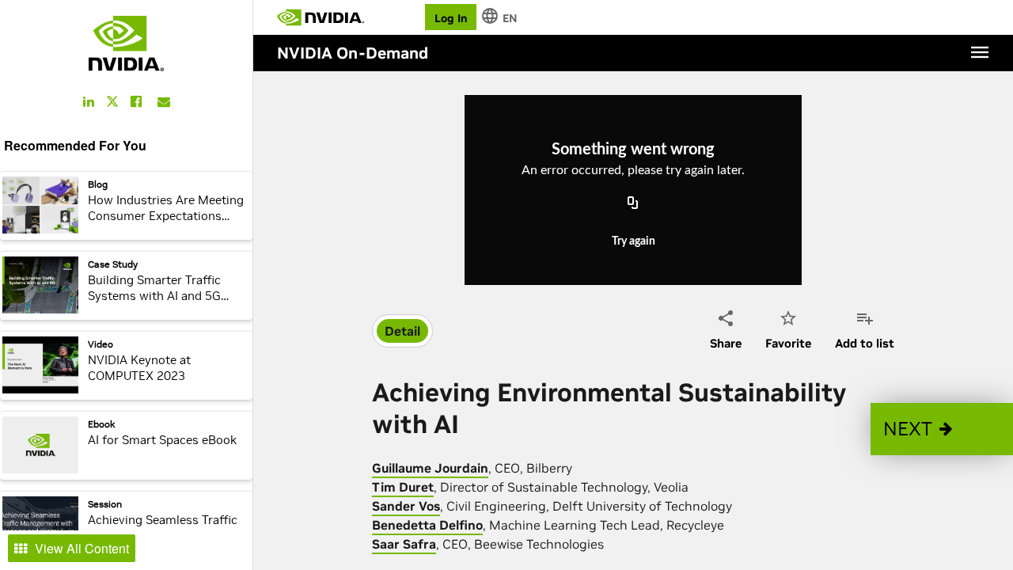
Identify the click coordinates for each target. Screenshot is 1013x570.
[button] (942, 429)
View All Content (82, 548)
